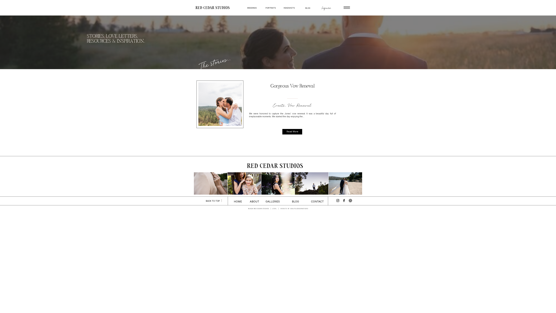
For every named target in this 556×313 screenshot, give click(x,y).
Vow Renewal (300, 105)
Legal (274, 208)
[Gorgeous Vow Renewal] (220, 104)
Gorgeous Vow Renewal (292, 86)
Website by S (285, 208)
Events (279, 105)
